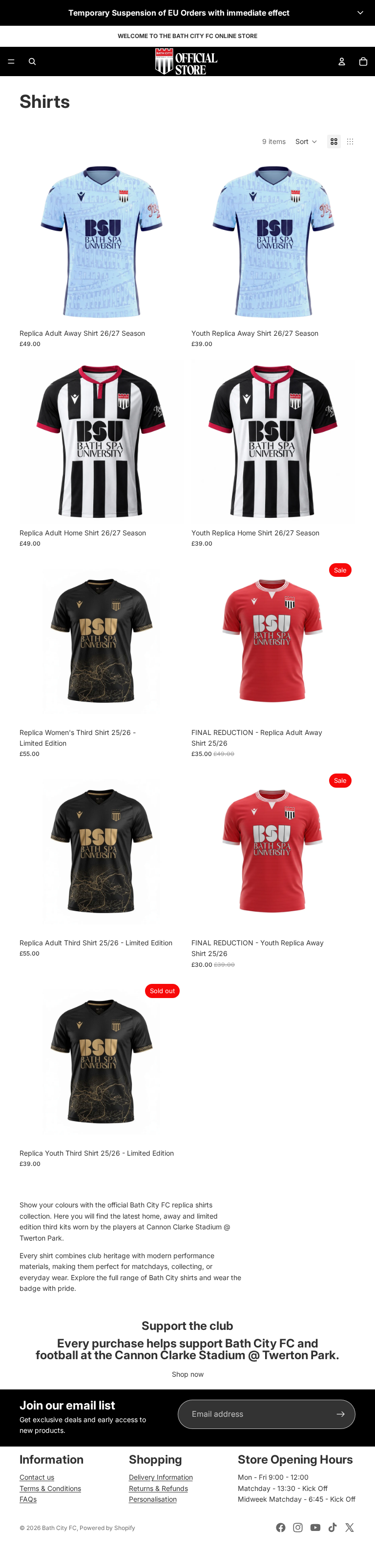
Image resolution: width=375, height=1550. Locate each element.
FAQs (28, 1499)
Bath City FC (59, 1527)
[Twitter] (349, 1527)
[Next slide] (169, 242)
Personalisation (153, 1499)
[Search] (32, 61)
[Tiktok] (332, 1527)
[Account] (342, 61)
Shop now (188, 1374)
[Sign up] (341, 1414)
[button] (187, 13)
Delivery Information (161, 1477)
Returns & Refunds (158, 1488)
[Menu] (11, 61)
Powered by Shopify (107, 1527)
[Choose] (168, 309)
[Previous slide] (34, 242)
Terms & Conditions (50, 1488)
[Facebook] (281, 1527)
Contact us (37, 1477)
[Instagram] (298, 1527)
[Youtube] (315, 1527)
